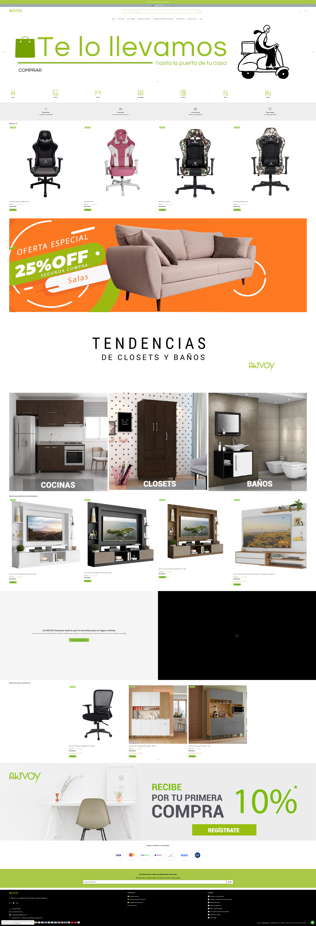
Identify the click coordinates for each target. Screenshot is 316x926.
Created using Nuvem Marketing (158, 26)
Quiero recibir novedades (167, 20)
